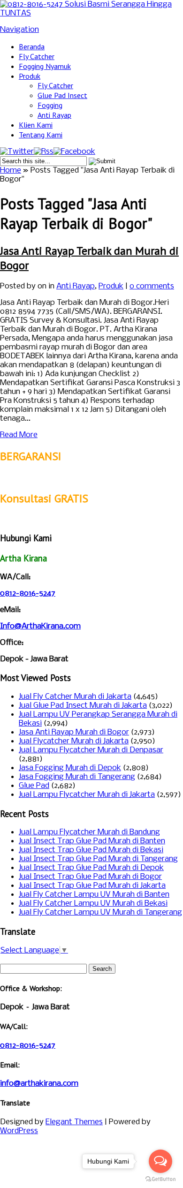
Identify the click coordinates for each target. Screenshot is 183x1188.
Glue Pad (34, 785)
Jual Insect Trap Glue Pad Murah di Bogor (90, 876)
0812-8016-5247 (27, 593)
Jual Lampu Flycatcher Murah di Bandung (89, 832)
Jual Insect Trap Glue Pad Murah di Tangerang (98, 859)
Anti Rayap (54, 115)
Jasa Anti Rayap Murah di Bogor (74, 732)
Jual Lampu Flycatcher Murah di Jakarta (87, 794)
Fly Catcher (36, 56)
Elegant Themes (74, 1122)
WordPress (19, 1131)
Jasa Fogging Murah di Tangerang (77, 776)
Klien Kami (36, 124)
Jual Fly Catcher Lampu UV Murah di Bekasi (93, 903)
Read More (19, 435)
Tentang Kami (40, 134)
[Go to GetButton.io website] (160, 1178)
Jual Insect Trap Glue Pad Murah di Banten (92, 841)
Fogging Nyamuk (45, 66)
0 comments (152, 286)
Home (10, 170)
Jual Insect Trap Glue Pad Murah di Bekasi (91, 850)
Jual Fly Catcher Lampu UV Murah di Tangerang (100, 912)
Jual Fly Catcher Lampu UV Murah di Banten (94, 894)
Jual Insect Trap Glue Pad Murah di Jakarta (92, 885)
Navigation (19, 29)
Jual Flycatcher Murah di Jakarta (74, 741)
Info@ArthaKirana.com (40, 626)
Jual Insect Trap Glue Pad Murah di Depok (91, 867)
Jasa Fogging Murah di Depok (70, 768)
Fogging (50, 105)
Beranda (32, 46)
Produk (29, 76)
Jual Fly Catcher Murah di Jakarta (75, 696)
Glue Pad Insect (62, 95)
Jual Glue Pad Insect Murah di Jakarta (83, 705)
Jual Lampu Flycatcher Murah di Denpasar (91, 750)
